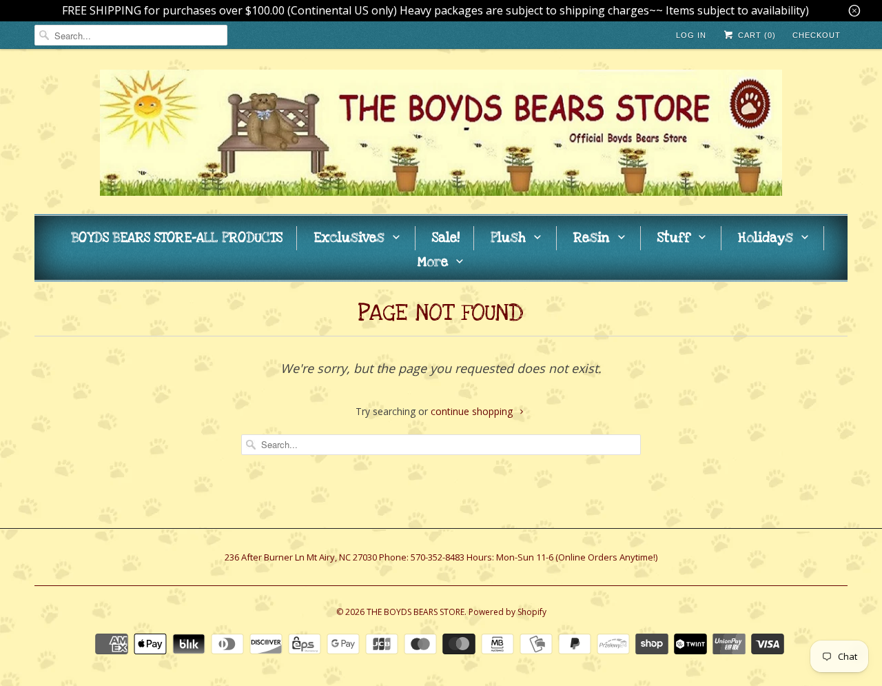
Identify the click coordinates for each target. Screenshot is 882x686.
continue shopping (473, 411)
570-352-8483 (437, 557)
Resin (591, 238)
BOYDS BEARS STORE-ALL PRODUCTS (177, 238)
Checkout (816, 35)
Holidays (765, 238)
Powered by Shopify (507, 612)
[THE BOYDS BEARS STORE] (441, 135)
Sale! (446, 238)
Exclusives (349, 238)
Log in (691, 35)
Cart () (755, 35)
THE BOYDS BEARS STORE (415, 612)
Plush (508, 238)
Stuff (673, 238)
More (433, 262)
